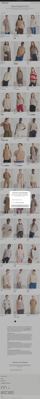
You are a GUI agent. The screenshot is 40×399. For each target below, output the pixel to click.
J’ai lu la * (18, 202)
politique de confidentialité (19, 202)
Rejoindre (20, 205)
